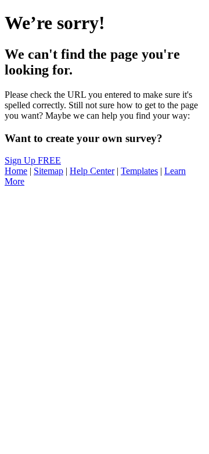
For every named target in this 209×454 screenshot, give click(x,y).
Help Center (92, 171)
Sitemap (48, 171)
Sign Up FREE (33, 160)
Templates (139, 171)
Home (16, 171)
